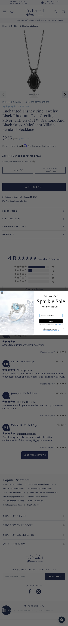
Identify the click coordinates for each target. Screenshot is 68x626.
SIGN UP (51, 321)
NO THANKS (51, 333)
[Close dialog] (2, 292)
